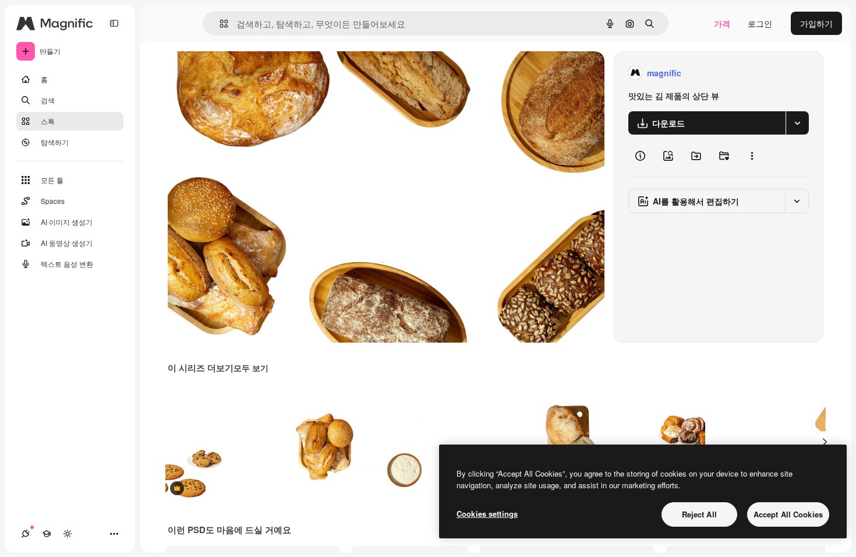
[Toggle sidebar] (114, 23)
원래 (234, 73)
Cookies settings (487, 513)
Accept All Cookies (788, 514)
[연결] (25, 533)
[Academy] (46, 533)
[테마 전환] (67, 533)
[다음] (824, 441)
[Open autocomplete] (219, 23)
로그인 (760, 23)
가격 (722, 23)
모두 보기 (251, 367)
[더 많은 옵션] (751, 155)
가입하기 (816, 23)
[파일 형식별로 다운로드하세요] (797, 123)
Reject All (699, 514)
